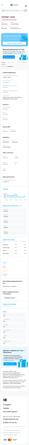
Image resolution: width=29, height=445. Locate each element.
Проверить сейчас (10, 297)
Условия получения (18, 53)
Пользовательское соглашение (11, 430)
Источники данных (10, 411)
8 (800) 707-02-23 (10, 422)
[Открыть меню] (2, 5)
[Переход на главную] (14, 5)
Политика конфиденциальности (12, 432)
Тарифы (6, 408)
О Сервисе (7, 405)
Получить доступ (9, 57)
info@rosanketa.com (10, 419)
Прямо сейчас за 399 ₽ (15, 43)
